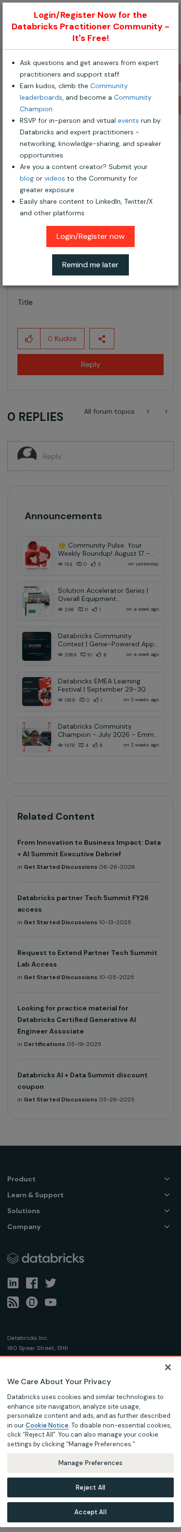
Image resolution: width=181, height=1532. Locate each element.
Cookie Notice (47, 1425)
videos (54, 178)
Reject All (90, 1487)
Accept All (90, 1512)
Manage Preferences (90, 1463)
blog (27, 178)
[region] (90, 1441)
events (128, 120)
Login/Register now (90, 236)
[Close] (168, 1367)
